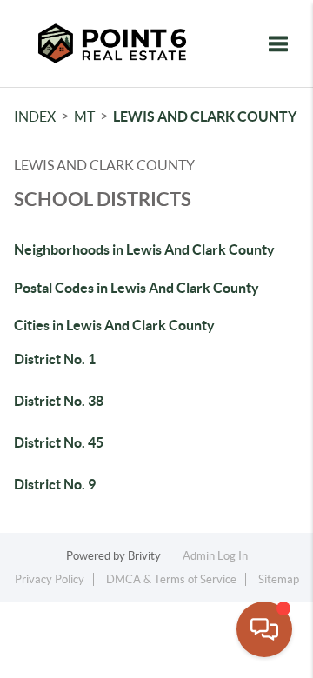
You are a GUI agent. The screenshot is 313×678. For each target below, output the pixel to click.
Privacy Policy (49, 579)
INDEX (35, 116)
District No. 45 (58, 442)
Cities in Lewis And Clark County (114, 325)
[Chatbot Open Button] (264, 629)
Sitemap (278, 579)
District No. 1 (55, 359)
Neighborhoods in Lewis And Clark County (144, 249)
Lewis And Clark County (204, 116)
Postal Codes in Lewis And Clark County (136, 288)
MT (84, 116)
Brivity (144, 555)
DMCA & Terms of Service (171, 579)
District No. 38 (58, 401)
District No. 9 (55, 484)
